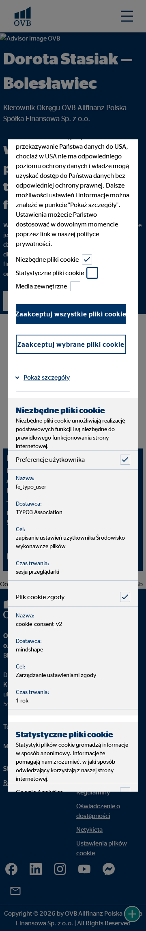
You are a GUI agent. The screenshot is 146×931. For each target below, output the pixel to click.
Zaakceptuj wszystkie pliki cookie (71, 313)
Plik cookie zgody (40, 596)
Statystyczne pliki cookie (50, 272)
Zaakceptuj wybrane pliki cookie (71, 344)
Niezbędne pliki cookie (47, 259)
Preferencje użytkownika (50, 459)
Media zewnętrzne (41, 286)
